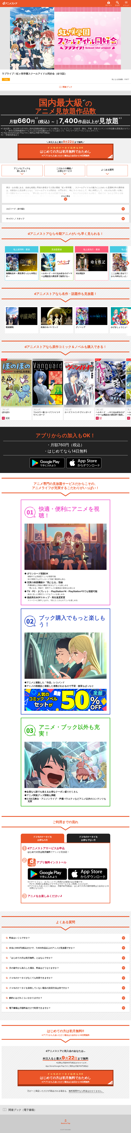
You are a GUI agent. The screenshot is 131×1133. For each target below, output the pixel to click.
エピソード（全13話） (16, 209)
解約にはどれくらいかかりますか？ (25, 998)
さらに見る (65, 196)
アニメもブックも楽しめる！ (22, 169)
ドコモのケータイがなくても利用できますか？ (31, 978)
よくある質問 (107, 169)
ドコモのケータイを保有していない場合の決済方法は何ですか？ (39, 988)
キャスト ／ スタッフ (15, 218)
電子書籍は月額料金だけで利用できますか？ (30, 1008)
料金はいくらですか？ (19, 937)
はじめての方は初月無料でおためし (65, 151)
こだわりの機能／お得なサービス (64, 169)
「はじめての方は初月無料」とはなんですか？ (31, 957)
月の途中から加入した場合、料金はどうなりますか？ (34, 968)
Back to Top (65, 1123)
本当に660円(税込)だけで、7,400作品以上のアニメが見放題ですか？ (42, 948)
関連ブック (67, 87)
